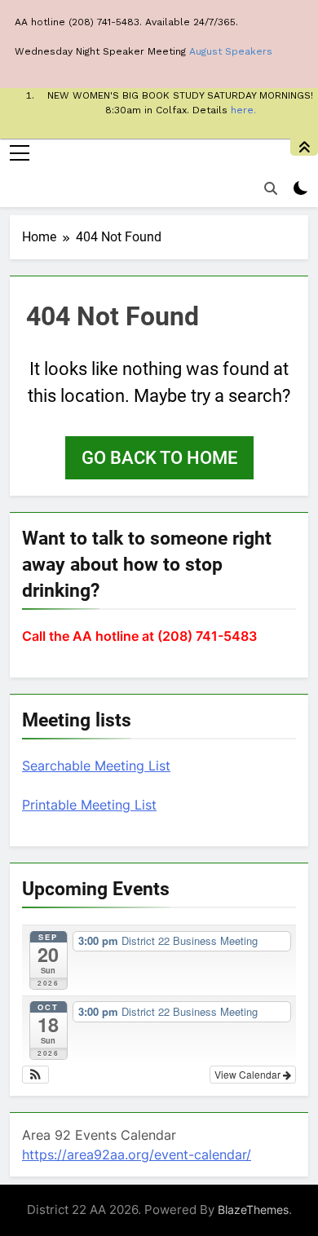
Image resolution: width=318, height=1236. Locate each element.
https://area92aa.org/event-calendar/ (136, 1154)
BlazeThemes (253, 1209)
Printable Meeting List (89, 805)
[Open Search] (270, 188)
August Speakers (230, 51)
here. (243, 110)
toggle (304, 147)
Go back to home (159, 458)
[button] (35, 1074)
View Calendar (248, 1074)
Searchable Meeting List (96, 765)
